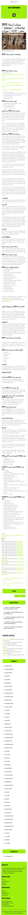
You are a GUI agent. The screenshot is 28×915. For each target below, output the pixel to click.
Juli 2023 (7, 710)
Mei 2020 (7, 840)
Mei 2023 (7, 717)
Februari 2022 (8, 768)
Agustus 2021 (8, 788)
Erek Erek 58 (20, 551)
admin (4, 51)
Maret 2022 (8, 765)
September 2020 (9, 826)
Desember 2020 (9, 816)
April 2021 (7, 802)
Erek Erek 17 (20, 544)
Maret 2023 (8, 724)
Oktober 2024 (8, 672)
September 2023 (9, 703)
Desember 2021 (9, 775)
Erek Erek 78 (20, 554)
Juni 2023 (7, 713)
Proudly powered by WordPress (10, 911)
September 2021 (9, 785)
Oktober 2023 (8, 700)
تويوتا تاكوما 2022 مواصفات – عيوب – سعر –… (12, 89)
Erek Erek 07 (20, 543)
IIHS (10, 301)
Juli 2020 (7, 833)
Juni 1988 (7, 843)
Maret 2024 (8, 683)
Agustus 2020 (8, 829)
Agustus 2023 (8, 707)
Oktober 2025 (8, 666)
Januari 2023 (8, 730)
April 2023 (7, 720)
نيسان (15, 429)
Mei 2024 (7, 676)
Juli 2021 (7, 792)
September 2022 (9, 744)
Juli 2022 (7, 751)
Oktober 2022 (8, 741)
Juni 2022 (7, 754)
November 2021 (9, 778)
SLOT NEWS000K (14, 7)
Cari (14, 591)
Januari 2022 (8, 771)
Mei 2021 (7, 799)
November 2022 (9, 737)
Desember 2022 (9, 734)
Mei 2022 (7, 758)
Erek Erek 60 (20, 552)
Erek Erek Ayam (21, 568)
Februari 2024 (8, 686)
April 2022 (7, 761)
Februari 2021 (8, 809)
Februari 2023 (8, 727)
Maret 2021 (7, 805)
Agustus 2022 (8, 747)
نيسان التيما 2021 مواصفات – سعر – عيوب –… (12, 82)
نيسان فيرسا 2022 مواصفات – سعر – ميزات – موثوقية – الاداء (13, 583)
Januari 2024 (8, 690)
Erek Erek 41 (20, 546)
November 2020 (9, 819)
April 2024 (7, 679)
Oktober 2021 (8, 782)
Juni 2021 (7, 795)
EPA (15, 319)
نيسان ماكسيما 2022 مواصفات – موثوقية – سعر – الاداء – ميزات (13, 578)
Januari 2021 (8, 812)
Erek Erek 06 (20, 541)
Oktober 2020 (8, 822)
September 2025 (9, 669)
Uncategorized (9, 856)
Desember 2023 (9, 693)
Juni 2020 (7, 836)
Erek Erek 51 (20, 548)
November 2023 (9, 696)
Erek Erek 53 (20, 549)
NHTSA (7, 299)
